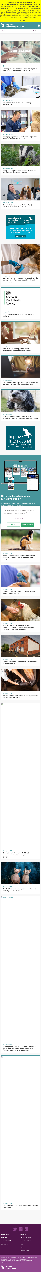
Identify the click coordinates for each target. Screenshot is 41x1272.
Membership (5, 1234)
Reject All (13, 524)
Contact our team (25, 1237)
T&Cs (21, 1247)
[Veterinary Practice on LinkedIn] (26, 1229)
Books (22, 1244)
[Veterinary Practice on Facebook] (21, 1229)
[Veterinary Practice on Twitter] (15, 1229)
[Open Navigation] (38, 26)
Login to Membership (10, 31)
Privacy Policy (24, 1250)
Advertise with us (25, 1240)
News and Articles (6, 1240)
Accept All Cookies (27, 524)
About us (23, 1234)
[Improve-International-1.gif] (20, 438)
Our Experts (4, 1244)
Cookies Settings (20, 519)
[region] (20, 518)
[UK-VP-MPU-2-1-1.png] (20, 227)
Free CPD (4, 1237)
